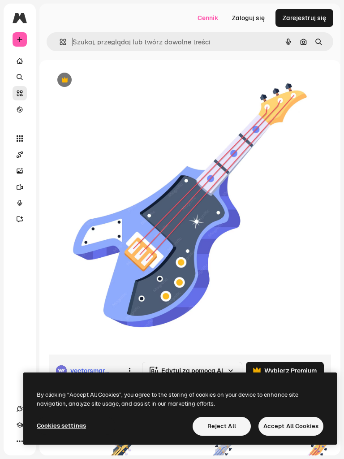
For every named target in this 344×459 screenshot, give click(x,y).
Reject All (221, 426)
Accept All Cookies (290, 426)
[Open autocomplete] (59, 42)
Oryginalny (110, 80)
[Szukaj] (20, 77)
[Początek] (20, 61)
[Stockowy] (20, 93)
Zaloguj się (248, 18)
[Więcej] (20, 441)
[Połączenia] (20, 409)
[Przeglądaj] (20, 109)
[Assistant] (20, 219)
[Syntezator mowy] (20, 203)
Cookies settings (61, 425)
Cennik (208, 18)
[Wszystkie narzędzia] (20, 138)
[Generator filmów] (20, 187)
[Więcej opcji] (129, 371)
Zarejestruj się (304, 18)
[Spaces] (20, 154)
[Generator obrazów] (20, 171)
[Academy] (20, 425)
